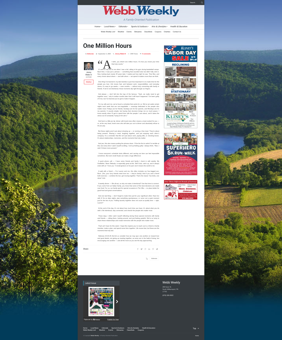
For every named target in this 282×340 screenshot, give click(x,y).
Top (194, 328)
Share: (86, 249)
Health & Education (178, 26)
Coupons (158, 32)
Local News (109, 26)
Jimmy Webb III (120, 54)
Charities (167, 32)
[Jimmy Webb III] (88, 66)
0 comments (146, 54)
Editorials (123, 26)
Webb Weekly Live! (108, 32)
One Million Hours (107, 45)
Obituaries (138, 32)
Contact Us (177, 32)
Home (97, 26)
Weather (121, 32)
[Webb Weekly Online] (141, 13)
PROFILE (89, 82)
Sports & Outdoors (139, 26)
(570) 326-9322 (167, 295)
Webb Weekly (95, 335)
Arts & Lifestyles (159, 26)
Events (129, 32)
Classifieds (148, 32)
